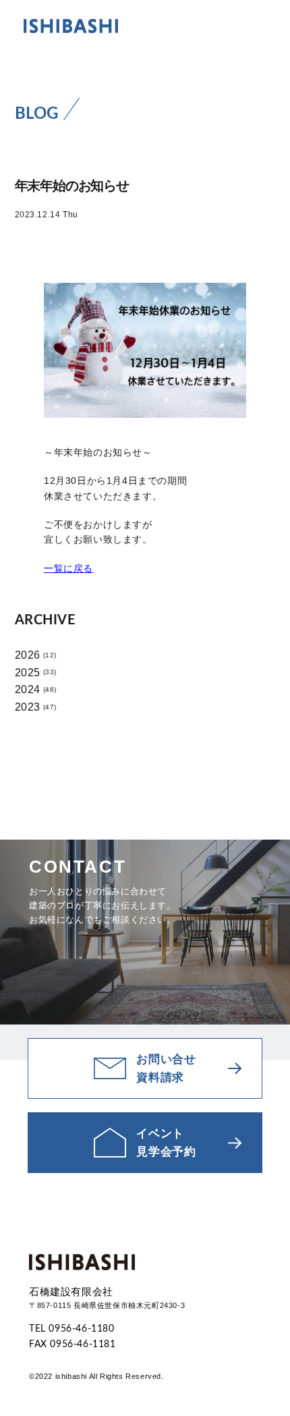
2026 (27, 655)
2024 (27, 689)
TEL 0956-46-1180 (72, 1329)
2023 (27, 707)
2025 (27, 672)
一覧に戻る (68, 568)
